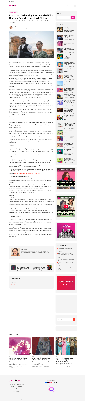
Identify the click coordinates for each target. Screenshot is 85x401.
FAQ (75, 399)
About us (51, 399)
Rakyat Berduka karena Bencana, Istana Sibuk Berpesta (68, 83)
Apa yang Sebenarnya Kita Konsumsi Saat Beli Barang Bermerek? (69, 138)
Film (15, 241)
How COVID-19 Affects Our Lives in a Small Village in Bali (23, 268)
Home (21, 5)
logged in (13, 284)
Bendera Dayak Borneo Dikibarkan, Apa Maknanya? (68, 70)
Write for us (57, 399)
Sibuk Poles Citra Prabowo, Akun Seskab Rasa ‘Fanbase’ (69, 36)
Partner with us (65, 399)
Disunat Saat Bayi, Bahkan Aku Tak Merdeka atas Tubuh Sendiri (69, 144)
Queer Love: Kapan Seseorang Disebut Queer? (66, 268)
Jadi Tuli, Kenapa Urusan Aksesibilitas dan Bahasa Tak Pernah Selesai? (69, 89)
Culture (10, 366)
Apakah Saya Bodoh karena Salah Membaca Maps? (69, 49)
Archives (59, 317)
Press (71, 399)
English (67, 5)
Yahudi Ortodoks (39, 241)
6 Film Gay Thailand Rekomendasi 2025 (66, 259)
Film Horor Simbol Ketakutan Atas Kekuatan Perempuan (41, 359)
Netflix (25, 241)
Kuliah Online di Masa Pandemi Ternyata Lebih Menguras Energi (39, 268)
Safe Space (31, 5)
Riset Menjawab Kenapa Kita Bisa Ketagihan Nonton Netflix (27, 173)
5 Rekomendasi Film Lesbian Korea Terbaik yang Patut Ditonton (65, 249)
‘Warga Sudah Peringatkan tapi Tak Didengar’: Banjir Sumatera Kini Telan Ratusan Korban (65, 254)
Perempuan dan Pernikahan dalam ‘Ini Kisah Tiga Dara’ (18, 359)
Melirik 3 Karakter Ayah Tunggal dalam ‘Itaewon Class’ (26, 117)
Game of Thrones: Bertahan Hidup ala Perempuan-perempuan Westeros (64, 359)
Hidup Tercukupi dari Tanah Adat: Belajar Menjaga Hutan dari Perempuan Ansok (69, 125)
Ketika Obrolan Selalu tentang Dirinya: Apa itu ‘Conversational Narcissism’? (68, 56)
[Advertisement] (66, 304)
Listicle (20, 241)
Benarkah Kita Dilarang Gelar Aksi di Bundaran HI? (69, 95)
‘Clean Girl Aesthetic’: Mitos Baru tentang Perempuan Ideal (69, 43)
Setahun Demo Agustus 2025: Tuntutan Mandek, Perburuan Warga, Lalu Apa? (69, 117)
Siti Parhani (16, 26)
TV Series (31, 241)
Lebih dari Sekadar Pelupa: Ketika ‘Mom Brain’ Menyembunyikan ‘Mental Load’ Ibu (69, 102)
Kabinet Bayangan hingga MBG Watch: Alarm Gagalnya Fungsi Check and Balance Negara (69, 29)
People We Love (48, 5)
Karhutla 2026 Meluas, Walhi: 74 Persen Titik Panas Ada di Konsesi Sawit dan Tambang (68, 110)
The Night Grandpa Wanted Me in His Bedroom (65, 263)
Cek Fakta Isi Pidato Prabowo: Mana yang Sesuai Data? (68, 76)
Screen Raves (13, 12)
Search (59, 13)
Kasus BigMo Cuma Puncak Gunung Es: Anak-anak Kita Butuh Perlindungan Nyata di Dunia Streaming (69, 152)
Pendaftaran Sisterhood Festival (69, 131)
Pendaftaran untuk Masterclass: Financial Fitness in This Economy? (69, 159)
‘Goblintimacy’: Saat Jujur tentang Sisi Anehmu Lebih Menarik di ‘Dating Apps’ (69, 63)
